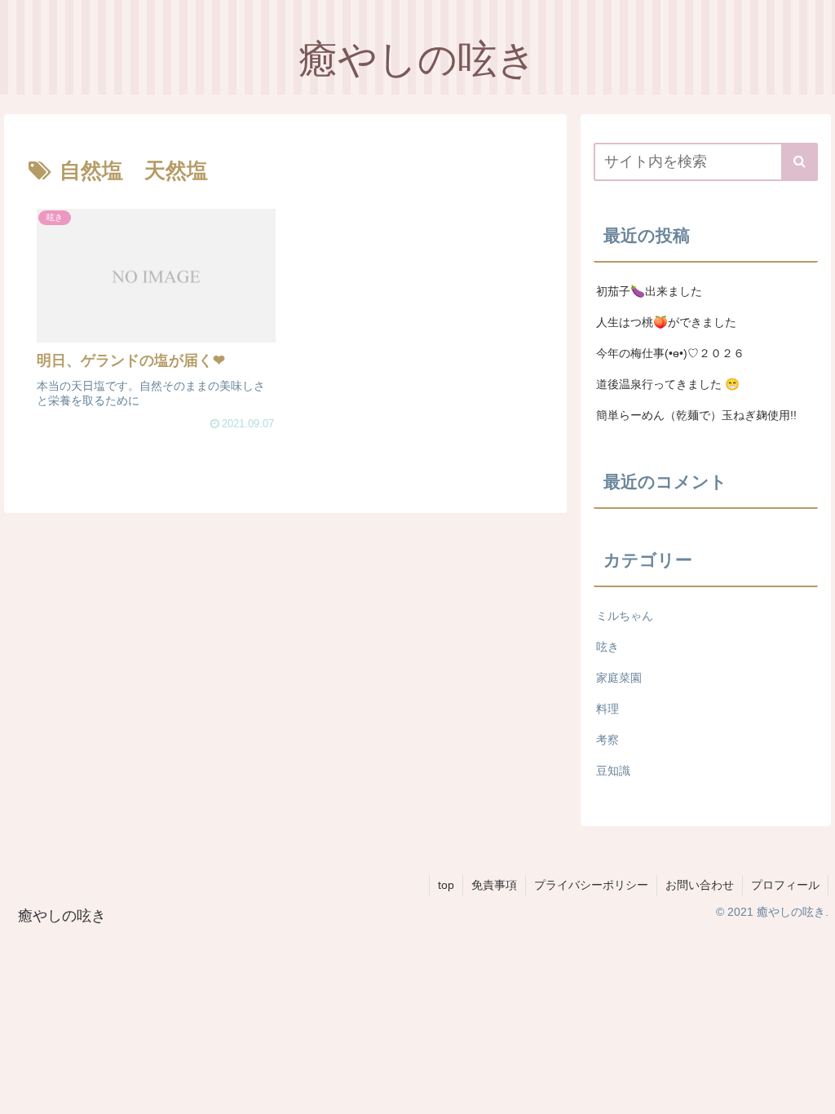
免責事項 (494, 884)
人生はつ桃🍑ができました (666, 322)
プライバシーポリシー (591, 884)
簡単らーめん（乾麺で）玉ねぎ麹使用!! (696, 415)
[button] (799, 162)
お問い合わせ (699, 884)
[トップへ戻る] (810, 1089)
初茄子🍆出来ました (649, 291)
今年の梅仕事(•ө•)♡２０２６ (670, 353)
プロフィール (785, 884)
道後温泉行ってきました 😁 (668, 384)
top (446, 884)
